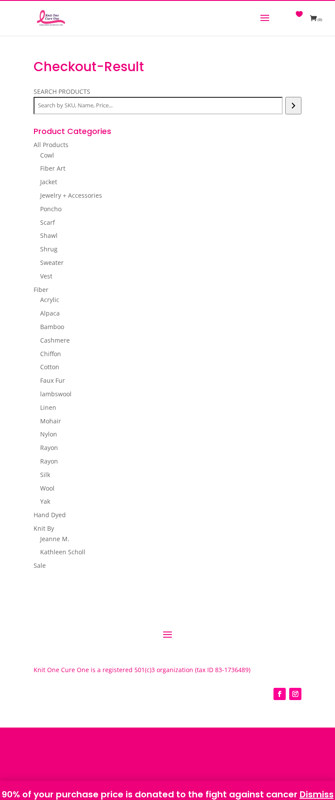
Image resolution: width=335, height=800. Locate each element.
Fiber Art (52, 168)
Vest (46, 276)
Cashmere (55, 340)
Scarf (47, 222)
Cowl (47, 155)
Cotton (49, 367)
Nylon (48, 434)
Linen (48, 407)
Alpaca (50, 313)
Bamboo (52, 327)
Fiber (41, 289)
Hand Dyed (50, 515)
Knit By (44, 528)
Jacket (48, 182)
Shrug (49, 249)
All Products (51, 145)
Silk (45, 474)
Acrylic (49, 299)
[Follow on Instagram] (295, 694)
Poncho (51, 209)
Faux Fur (52, 380)
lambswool (56, 394)
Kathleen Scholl (62, 552)
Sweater (52, 262)
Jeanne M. (54, 539)
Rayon (49, 447)
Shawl (49, 235)
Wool (47, 488)
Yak (45, 501)
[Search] (293, 105)
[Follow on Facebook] (279, 694)
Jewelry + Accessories (71, 195)
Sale (40, 565)
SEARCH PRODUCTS (62, 91)
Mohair (50, 421)
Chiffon (50, 354)
